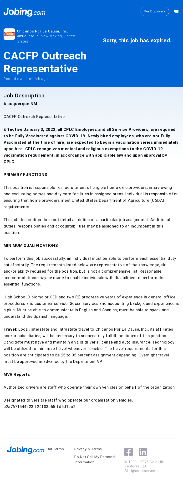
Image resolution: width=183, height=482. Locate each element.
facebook (128, 452)
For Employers (154, 11)
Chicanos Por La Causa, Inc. (42, 31)
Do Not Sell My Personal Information (94, 460)
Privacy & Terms (88, 449)
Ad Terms (56, 449)
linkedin (143, 452)
